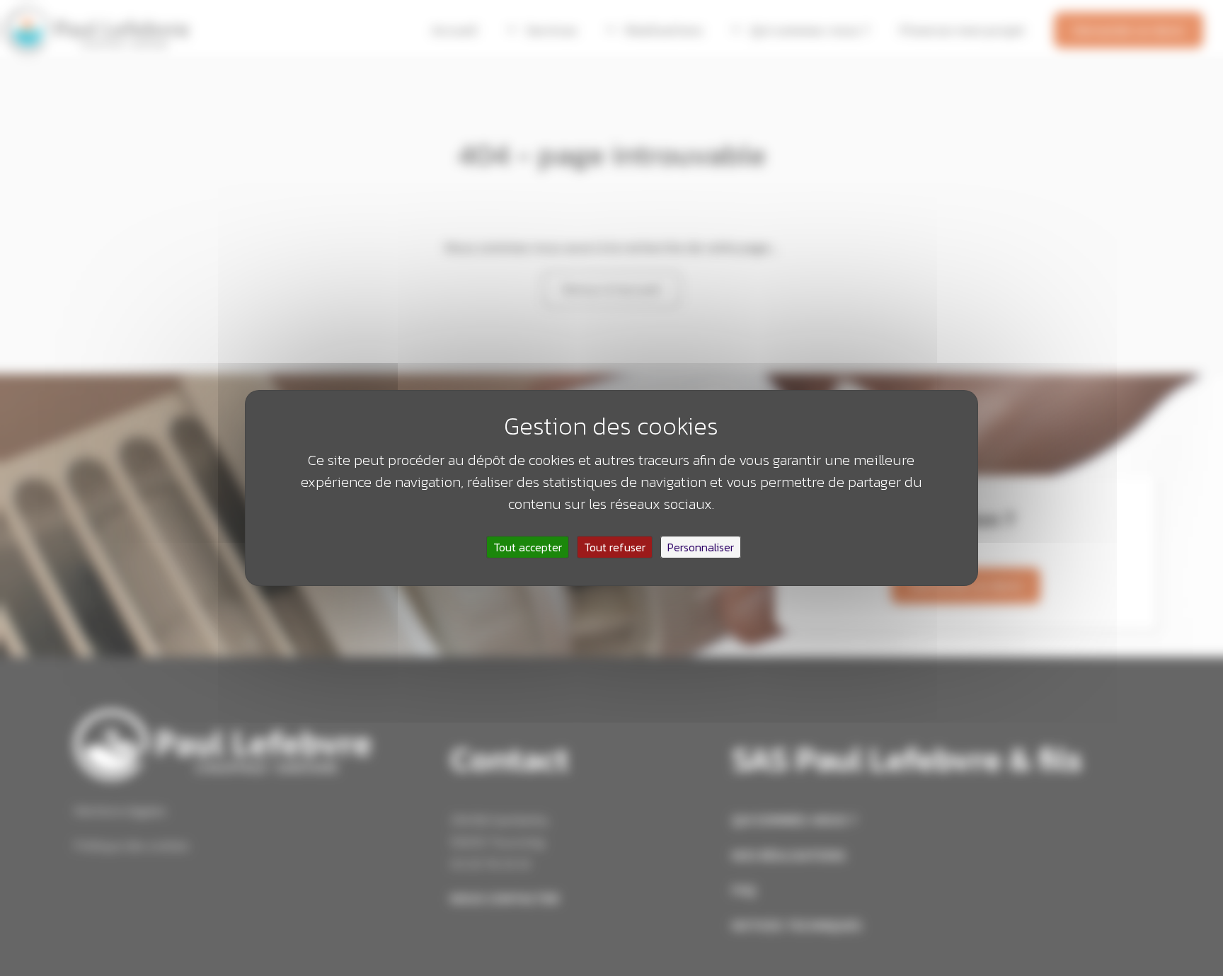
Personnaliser (700, 547)
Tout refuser (614, 547)
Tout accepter (527, 547)
